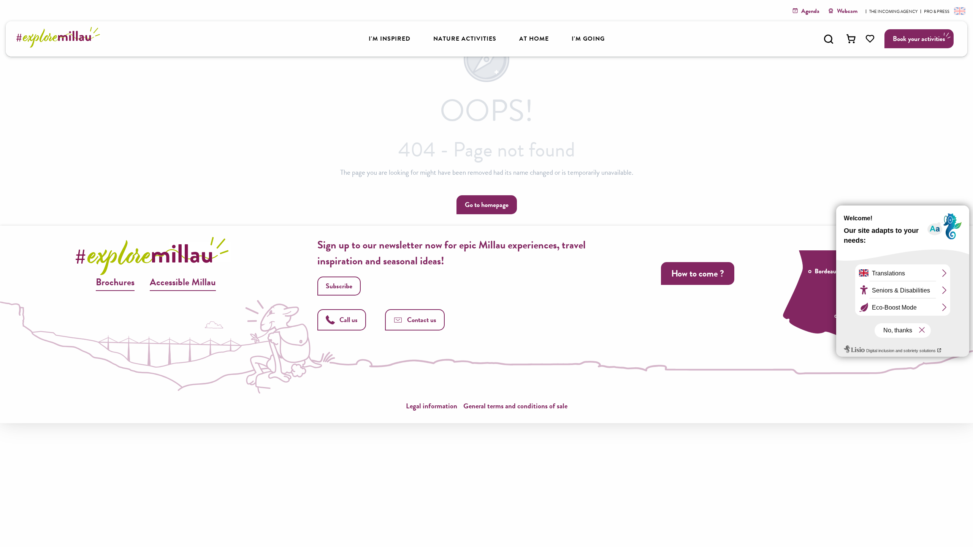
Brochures (115, 282)
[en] (958, 10)
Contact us (421, 320)
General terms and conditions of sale (515, 405)
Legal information (431, 405)
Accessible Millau (183, 282)
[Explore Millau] (60, 45)
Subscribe (339, 286)
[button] (828, 39)
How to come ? (697, 273)
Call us (348, 320)
